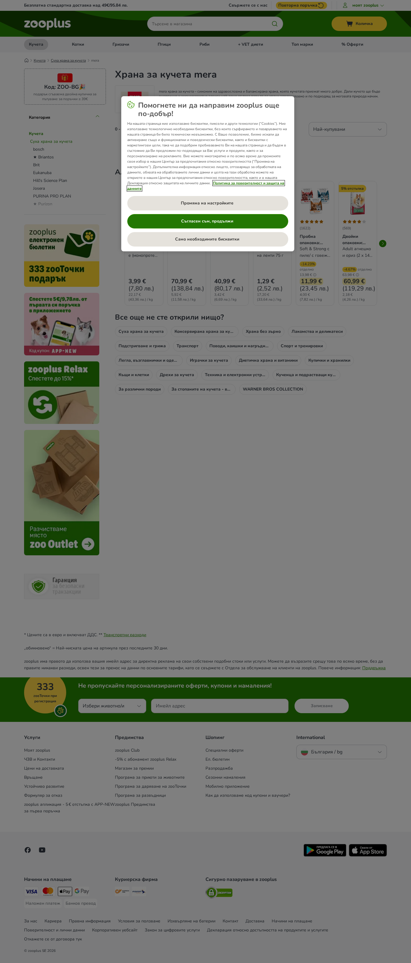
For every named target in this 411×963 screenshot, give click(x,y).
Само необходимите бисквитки (207, 239)
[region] (207, 173)
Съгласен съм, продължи (207, 221)
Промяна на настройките (208, 203)
